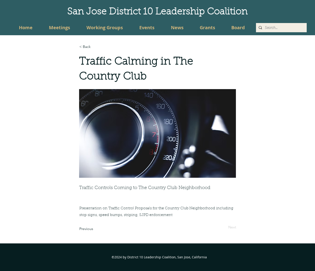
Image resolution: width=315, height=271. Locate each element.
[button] (94, 46)
